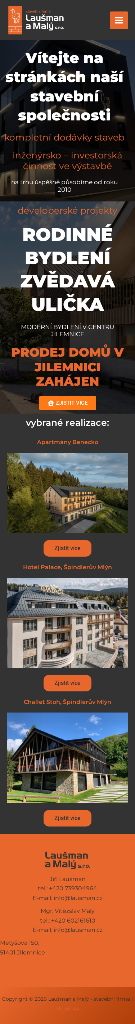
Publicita (68, 1008)
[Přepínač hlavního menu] (119, 20)
